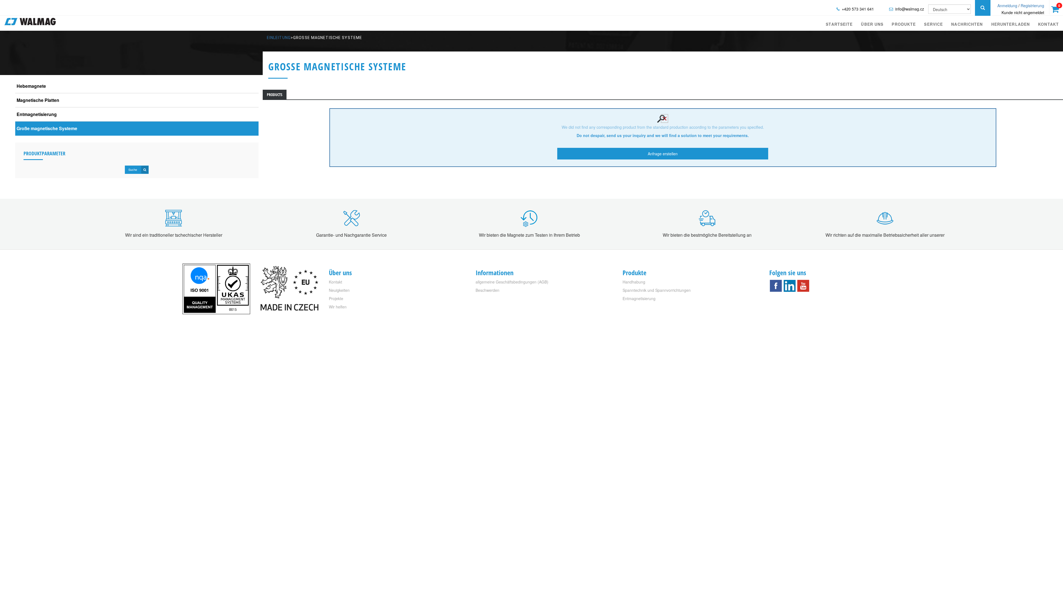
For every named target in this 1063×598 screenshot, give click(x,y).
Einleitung (279, 37)
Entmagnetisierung (639, 298)
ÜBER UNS (872, 24)
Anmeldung (1007, 5)
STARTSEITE (839, 24)
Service (933, 24)
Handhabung (634, 282)
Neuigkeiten (339, 290)
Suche (133, 169)
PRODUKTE (904, 24)
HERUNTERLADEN (1010, 24)
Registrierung (1032, 5)
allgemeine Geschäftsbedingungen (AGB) (512, 282)
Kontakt (1048, 24)
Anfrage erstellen (663, 153)
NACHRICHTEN (967, 24)
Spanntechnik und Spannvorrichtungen (657, 290)
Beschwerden (487, 290)
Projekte (336, 298)
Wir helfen (338, 307)
